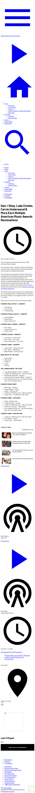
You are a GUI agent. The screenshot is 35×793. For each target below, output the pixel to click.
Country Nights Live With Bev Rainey (19, 111)
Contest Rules (12, 118)
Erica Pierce (12, 107)
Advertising (8, 123)
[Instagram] (8, 198)
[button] (17, 435)
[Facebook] (8, 194)
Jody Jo (10, 109)
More (2, 742)
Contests (7, 114)
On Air (6, 104)
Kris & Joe (11, 105)
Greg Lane (11, 113)
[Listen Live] (17, 483)
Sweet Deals (8, 121)
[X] (7, 196)
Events (6, 120)
